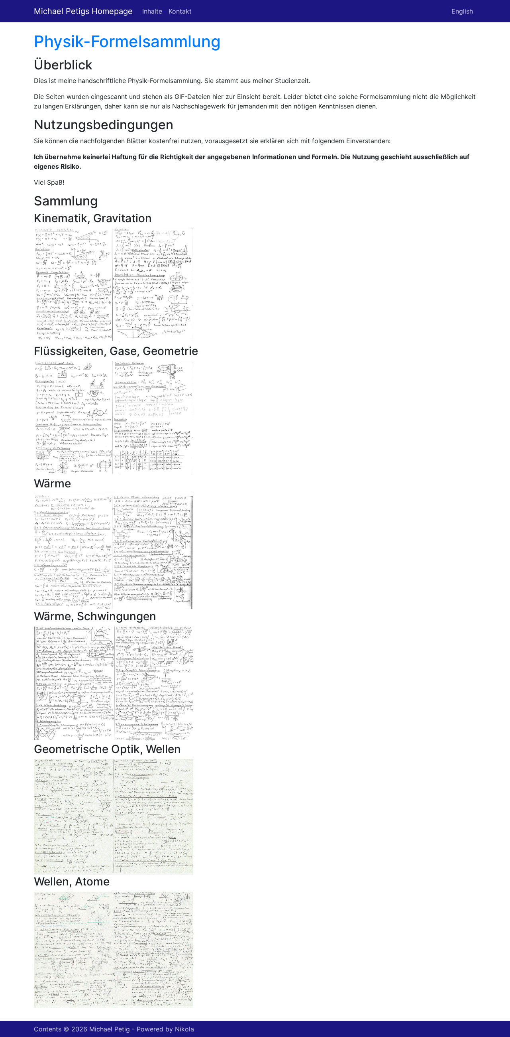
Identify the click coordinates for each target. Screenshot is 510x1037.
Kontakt (180, 11)
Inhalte (152, 11)
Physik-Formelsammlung (127, 41)
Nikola (184, 1029)
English (462, 11)
